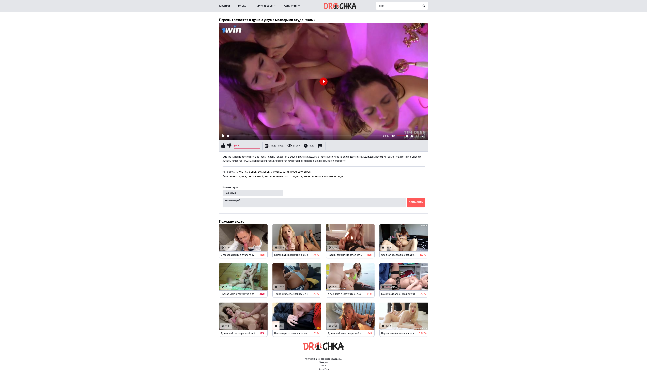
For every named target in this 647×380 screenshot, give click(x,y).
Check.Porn (323, 369)
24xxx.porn (324, 362)
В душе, (253, 172)
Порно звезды (264, 5)
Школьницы (304, 172)
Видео (242, 5)
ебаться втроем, (274, 176)
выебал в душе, (238, 176)
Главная (224, 5)
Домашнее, (264, 172)
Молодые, (276, 172)
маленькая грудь (333, 176)
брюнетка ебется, (313, 176)
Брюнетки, (242, 172)
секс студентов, (293, 176)
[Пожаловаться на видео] (320, 145)
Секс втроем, (290, 172)
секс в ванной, (256, 176)
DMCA (323, 366)
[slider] (304, 136)
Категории (291, 5)
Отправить (416, 202)
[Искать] (423, 6)
